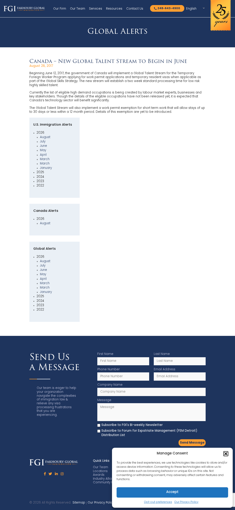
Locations (100, 471)
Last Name (162, 354)
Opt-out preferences (158, 502)
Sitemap (79, 502)
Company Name (110, 384)
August (45, 137)
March (45, 159)
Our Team (77, 8)
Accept (172, 492)
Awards (98, 474)
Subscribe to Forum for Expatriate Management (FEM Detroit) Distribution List (149, 433)
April (43, 154)
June (43, 145)
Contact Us (134, 8)
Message (104, 400)
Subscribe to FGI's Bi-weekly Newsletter (132, 425)
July (42, 141)
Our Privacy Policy (186, 502)
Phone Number (108, 369)
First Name (105, 354)
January (46, 168)
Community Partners (108, 482)
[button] (226, 453)
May (43, 150)
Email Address (164, 369)
